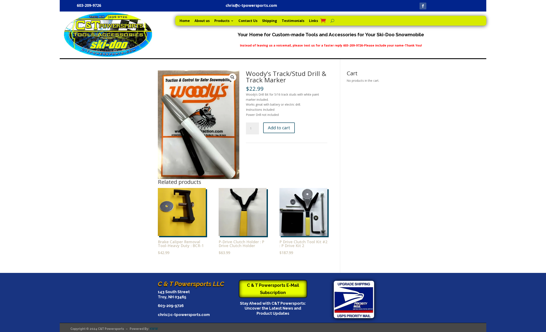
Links (313, 21)
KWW (154, 329)
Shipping (269, 21)
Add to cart (279, 128)
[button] (232, 77)
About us (202, 21)
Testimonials (293, 21)
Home (185, 21)
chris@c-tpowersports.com (251, 5)
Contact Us (247, 21)
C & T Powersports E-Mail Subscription (273, 289)
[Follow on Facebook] (423, 6)
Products (221, 21)
